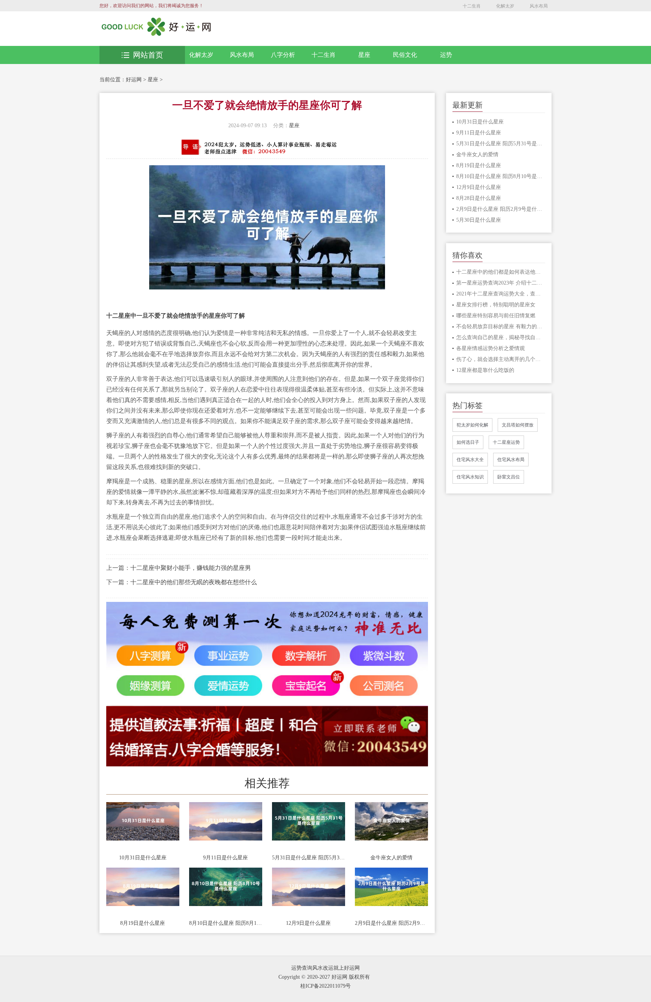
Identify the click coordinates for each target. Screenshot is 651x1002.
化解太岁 (505, 6)
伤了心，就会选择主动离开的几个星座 (501, 359)
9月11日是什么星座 (225, 857)
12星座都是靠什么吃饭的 (485, 370)
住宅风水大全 (470, 459)
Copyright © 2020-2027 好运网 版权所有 (324, 977)
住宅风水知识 (470, 477)
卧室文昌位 (508, 477)
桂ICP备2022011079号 (325, 986)
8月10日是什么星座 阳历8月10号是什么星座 (225, 923)
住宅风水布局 (510, 459)
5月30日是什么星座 (478, 220)
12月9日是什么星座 (308, 923)
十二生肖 (472, 6)
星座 (364, 55)
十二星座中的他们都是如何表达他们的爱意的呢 (501, 272)
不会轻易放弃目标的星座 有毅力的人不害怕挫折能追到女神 (501, 326)
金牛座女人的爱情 (391, 857)
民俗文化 (405, 55)
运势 (446, 55)
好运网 (134, 79)
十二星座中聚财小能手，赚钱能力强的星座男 (190, 568)
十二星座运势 (506, 442)
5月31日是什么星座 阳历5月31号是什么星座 (308, 857)
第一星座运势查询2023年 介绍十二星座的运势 (501, 283)
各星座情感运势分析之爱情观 (490, 348)
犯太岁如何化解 (472, 425)
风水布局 (539, 6)
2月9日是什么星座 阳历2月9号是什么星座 (391, 923)
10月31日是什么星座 (143, 857)
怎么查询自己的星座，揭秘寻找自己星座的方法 (501, 337)
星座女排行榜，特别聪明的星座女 (495, 305)
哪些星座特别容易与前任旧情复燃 (495, 315)
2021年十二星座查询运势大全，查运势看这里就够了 (501, 294)
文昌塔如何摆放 (517, 425)
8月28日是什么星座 (478, 198)
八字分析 (283, 55)
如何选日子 (468, 442)
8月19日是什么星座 (142, 923)
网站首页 (148, 55)
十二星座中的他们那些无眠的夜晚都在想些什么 (193, 582)
